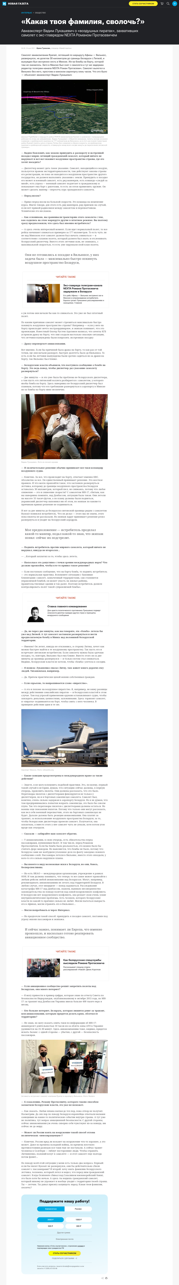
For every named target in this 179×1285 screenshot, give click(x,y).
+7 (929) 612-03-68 (50, 1268)
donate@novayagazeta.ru (71, 1266)
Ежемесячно (51, 1209)
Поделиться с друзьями (63, 1258)
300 (78, 1226)
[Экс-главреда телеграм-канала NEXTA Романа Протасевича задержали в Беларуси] (66, 290)
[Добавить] (174, 3)
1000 (78, 1219)
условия (80, 1246)
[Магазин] (162, 3)
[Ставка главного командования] (66, 609)
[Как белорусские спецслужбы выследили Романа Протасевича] (66, 964)
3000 (49, 1219)
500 (49, 1226)
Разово (78, 1209)
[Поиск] (168, 3)
